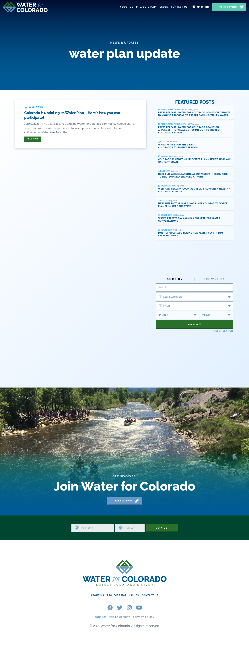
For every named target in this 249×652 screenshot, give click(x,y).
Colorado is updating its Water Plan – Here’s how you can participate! (72, 115)
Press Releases (165, 110)
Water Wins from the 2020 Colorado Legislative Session (178, 146)
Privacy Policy (144, 617)
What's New (180, 110)
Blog (162, 142)
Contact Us (150, 595)
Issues (134, 595)
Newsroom (166, 215)
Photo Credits (119, 617)
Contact (100, 617)
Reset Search (223, 331)
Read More (32, 139)
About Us (97, 595)
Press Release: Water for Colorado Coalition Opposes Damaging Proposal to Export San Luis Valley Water (194, 113)
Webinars (166, 156)
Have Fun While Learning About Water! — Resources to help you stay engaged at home (193, 175)
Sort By (175, 279)
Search (193, 324)
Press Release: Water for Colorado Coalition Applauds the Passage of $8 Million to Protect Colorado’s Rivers (189, 130)
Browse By (214, 279)
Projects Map (117, 595)
